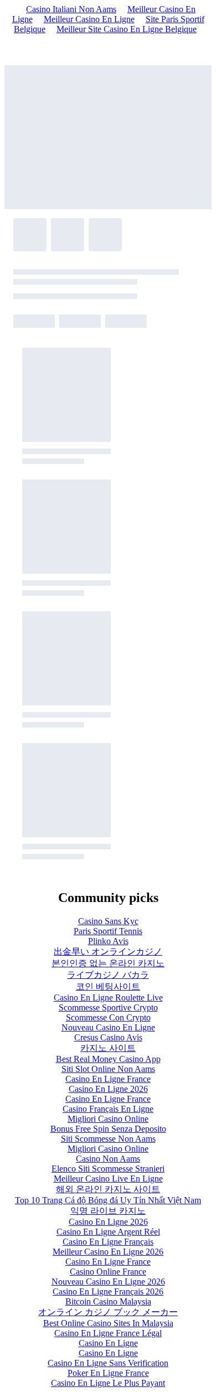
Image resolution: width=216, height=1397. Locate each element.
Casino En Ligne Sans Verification (108, 1363)
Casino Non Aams (108, 1158)
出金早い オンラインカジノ (108, 951)
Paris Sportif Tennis (108, 931)
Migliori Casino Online (108, 1118)
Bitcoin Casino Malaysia (108, 1301)
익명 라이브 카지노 (108, 1210)
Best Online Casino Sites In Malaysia (108, 1323)
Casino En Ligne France (108, 1079)
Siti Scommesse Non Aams (108, 1138)
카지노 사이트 (108, 1048)
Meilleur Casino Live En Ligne (108, 1178)
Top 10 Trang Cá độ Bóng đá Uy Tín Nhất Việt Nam (108, 1200)
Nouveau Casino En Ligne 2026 (108, 1281)
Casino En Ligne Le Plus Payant (108, 1383)
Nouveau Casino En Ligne (108, 1027)
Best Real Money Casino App (108, 1059)
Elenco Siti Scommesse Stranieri (108, 1168)
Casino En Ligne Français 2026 (108, 1291)
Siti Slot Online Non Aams (108, 1069)
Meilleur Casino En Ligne (89, 19)
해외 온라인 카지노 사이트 (108, 1189)
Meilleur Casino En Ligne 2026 (108, 1251)
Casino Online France (108, 1271)
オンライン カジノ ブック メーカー (108, 1312)
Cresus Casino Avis (108, 1037)
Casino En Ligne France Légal (108, 1333)
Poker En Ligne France (108, 1373)
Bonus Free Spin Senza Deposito (108, 1128)
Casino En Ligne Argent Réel (108, 1231)
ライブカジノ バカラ (108, 975)
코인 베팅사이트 (108, 986)
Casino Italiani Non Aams (71, 9)
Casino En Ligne (108, 1343)
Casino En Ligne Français (108, 1241)
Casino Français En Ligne (108, 1109)
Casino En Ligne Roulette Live (108, 997)
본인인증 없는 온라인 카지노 (108, 963)
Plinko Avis (108, 941)
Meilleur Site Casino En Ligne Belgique (126, 29)
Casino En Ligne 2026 (108, 1089)
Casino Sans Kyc (108, 921)
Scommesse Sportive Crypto (108, 1007)
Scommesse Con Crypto (108, 1017)
